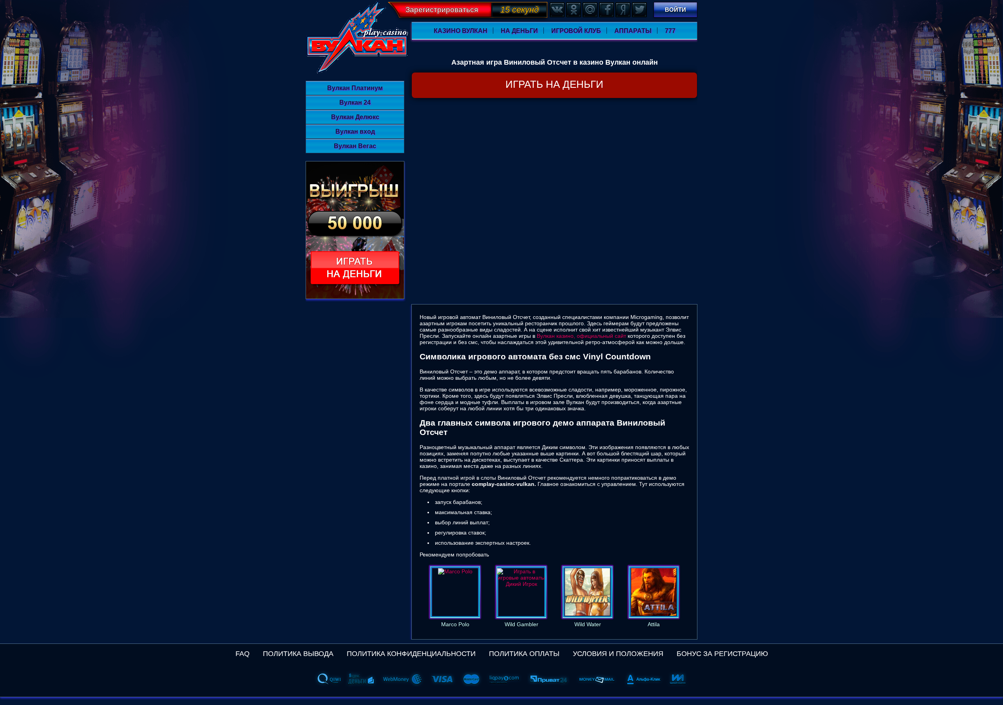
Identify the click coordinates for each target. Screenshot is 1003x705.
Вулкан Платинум (355, 88)
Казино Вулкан (460, 30)
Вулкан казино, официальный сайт (581, 336)
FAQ (242, 654)
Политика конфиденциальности (411, 654)
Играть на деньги (554, 84)
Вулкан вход (355, 131)
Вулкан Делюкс (355, 117)
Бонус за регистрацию (722, 654)
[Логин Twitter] (639, 9)
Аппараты (633, 30)
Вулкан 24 (355, 102)
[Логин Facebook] (606, 9)
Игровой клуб (576, 30)
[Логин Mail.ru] (589, 9)
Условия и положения (618, 654)
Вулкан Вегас (355, 146)
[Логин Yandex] (622, 9)
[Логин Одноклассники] (573, 9)
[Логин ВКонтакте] (557, 9)
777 (670, 30)
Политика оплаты (524, 654)
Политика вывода (298, 654)
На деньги (519, 30)
